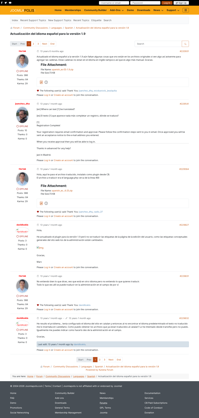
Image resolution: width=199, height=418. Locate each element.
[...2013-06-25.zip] (46, 203)
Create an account (63, 95)
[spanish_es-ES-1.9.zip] (41, 82)
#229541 (184, 103)
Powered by (92, 369)
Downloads (143, 10)
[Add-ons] (122, 10)
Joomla (103, 412)
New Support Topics (59, 20)
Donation (149, 412)
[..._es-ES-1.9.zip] (46, 82)
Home (58, 10)
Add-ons (115, 10)
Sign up (182, 2)
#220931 (184, 51)
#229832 (184, 318)
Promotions (16, 407)
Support (171, 10)
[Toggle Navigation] (186, 10)
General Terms (62, 407)
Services (149, 398)
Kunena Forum (106, 369)
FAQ (12, 398)
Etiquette (96, 20)
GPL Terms (105, 407)
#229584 (184, 169)
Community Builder (95, 10)
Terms (48, 386)
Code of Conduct (153, 407)
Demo (130, 10)
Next (44, 43)
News (157, 10)
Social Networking (19, 412)
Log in (167, 2)
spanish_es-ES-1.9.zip (62, 69)
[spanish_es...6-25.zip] (41, 203)
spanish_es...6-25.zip (62, 190)
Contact (57, 386)
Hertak (22, 51)
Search (107, 20)
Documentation (152, 393)
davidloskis (22, 224)
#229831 (184, 276)
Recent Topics (81, 20)
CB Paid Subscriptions (156, 402)
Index (15, 20)
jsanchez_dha (22, 103)
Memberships (73, 10)
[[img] (40, 247)
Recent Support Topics (33, 20)
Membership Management (68, 412)
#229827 (184, 224)
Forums (103, 402)
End (52, 43)
